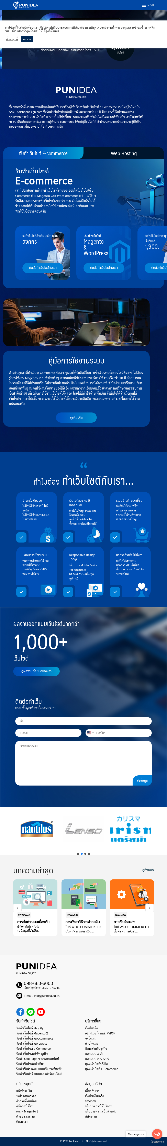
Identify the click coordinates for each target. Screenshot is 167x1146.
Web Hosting (124, 153)
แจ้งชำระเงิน (24, 1091)
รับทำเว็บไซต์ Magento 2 (32, 1033)
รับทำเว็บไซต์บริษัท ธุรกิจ (32, 1053)
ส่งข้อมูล (142, 780)
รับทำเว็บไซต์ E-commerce (43, 153)
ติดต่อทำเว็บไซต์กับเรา (43, 267)
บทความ (90, 1101)
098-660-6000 (38, 983)
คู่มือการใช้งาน (25, 1106)
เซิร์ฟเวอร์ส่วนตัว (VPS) (100, 1033)
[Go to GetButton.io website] (157, 1142)
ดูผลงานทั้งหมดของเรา (36, 671)
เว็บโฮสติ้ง (91, 1028)
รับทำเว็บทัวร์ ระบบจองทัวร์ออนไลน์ (39, 1074)
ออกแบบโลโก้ (94, 1053)
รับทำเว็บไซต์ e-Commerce (33, 1048)
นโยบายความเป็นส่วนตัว (100, 1111)
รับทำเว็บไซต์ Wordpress (31, 1043)
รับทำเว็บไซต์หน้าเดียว (30, 1064)
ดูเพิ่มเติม (76, 417)
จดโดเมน (91, 1038)
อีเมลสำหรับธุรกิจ (96, 1048)
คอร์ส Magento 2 (27, 1111)
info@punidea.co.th (46, 995)
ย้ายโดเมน (91, 1043)
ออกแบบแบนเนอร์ (97, 1058)
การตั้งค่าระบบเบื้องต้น (33, 922)
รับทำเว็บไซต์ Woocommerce (34, 1038)
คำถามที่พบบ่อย (26, 1101)
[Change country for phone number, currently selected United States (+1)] (90, 733)
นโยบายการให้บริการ (98, 1106)
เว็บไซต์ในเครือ (94, 1096)
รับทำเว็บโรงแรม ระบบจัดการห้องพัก (39, 1069)
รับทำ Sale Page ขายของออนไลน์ (37, 1058)
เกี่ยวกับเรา (92, 1091)
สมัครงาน (91, 1116)
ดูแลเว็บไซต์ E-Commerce (101, 1069)
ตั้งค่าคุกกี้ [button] (12, 39)
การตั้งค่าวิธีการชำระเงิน (83, 922)
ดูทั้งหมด (148, 870)
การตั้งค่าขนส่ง (124, 922)
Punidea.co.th (76, 1141)
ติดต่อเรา (21, 1121)
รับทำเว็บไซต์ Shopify (29, 1028)
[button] (78, 854)
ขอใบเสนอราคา (26, 1096)
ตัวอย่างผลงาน (25, 1116)
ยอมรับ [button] (27, 39)
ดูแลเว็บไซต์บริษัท (96, 1064)
